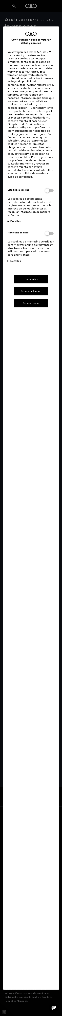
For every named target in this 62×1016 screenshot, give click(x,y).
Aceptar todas (31, 303)
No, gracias (31, 279)
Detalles (15, 221)
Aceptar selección (31, 291)
